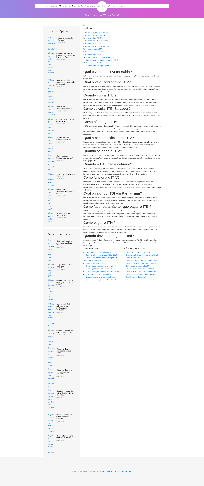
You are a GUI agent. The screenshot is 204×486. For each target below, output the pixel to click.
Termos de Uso (108, 471)
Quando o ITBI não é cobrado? (96, 52)
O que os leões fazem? (94, 263)
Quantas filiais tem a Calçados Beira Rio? (141, 271)
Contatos (54, 6)
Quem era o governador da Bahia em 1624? (142, 260)
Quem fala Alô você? (134, 258)
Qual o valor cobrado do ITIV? (96, 35)
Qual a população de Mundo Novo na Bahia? (102, 271)
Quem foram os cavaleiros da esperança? (141, 274)
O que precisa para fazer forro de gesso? (101, 266)
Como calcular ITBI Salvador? (96, 41)
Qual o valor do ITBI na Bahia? (96, 32)
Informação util (77, 6)
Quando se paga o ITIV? (94, 49)
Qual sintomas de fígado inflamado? (99, 274)
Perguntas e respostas (92, 6)
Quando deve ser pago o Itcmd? (98, 66)
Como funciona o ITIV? (93, 54)
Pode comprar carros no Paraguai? (99, 252)
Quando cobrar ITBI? (93, 38)
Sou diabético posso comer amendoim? (140, 269)
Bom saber (121, 6)
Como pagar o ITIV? (93, 63)
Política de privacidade (123, 471)
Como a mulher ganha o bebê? (137, 266)
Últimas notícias (64, 6)
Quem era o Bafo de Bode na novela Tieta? (142, 255)
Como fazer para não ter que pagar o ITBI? (102, 60)
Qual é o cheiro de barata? (136, 277)
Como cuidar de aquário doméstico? (139, 252)
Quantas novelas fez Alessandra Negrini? (101, 277)
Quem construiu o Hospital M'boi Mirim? (141, 263)
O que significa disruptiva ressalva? (99, 269)
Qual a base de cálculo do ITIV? (97, 46)
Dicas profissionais (108, 6)
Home (46, 6)
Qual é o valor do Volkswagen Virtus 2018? (102, 255)
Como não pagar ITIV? (93, 43)
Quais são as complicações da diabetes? (101, 280)
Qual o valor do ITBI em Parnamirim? (100, 57)
